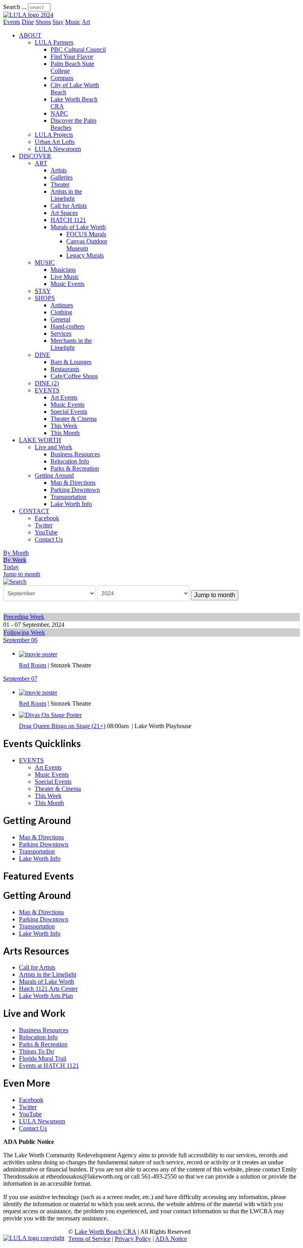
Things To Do (36, 1051)
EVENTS (47, 390)
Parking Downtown (75, 489)
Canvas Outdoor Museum (86, 245)
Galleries (61, 177)
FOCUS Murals (86, 234)
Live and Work (53, 447)
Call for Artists (68, 205)
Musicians (63, 269)
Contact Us (49, 539)
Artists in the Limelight (66, 195)
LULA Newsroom (58, 149)
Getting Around (54, 475)
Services (60, 333)
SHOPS (45, 298)
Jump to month (21, 574)
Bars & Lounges (71, 362)
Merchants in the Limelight (71, 344)
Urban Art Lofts (55, 141)
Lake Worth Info (71, 504)
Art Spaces (64, 212)
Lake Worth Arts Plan (46, 995)
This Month (65, 433)
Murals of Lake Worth (78, 227)
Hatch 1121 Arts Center (48, 988)
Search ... (14, 7)
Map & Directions (72, 482)
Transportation (68, 496)
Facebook (47, 518)
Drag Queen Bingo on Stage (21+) (62, 726)
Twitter (43, 525)
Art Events (63, 397)
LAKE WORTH (40, 440)
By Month (16, 552)
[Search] (14, 581)
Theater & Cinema (73, 418)
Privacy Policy (133, 1238)
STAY (43, 291)
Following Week (24, 632)
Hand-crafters (67, 326)
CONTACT (34, 511)
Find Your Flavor (71, 56)
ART (41, 163)
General (60, 319)
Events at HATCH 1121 (49, 1065)
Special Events (68, 411)
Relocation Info (69, 461)
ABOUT (30, 35)
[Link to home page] (28, 14)
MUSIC (45, 262)
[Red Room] (38, 653)
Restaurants (64, 369)
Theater (59, 184)
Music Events (67, 283)
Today (11, 567)
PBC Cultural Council (78, 49)
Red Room (32, 665)
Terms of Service (89, 1238)
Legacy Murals (85, 255)
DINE (42, 354)
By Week (14, 560)
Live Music (64, 276)
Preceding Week (24, 616)
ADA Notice (171, 1238)
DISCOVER (35, 156)
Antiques (61, 305)
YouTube (46, 532)
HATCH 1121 (68, 220)
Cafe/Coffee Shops (74, 376)
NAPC (59, 113)
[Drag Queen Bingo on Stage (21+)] (50, 714)
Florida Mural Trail (42, 1058)
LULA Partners (54, 42)
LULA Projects (54, 134)
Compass (61, 78)
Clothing (61, 312)
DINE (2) (47, 383)
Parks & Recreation (74, 468)
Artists (58, 170)
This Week (63, 425)
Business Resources (75, 454)
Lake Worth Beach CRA (105, 1231)
